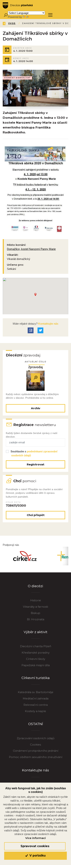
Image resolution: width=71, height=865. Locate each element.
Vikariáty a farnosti (35, 606)
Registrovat (35, 464)
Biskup (35, 613)
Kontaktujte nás (48, 323)
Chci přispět (35, 515)
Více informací (35, 838)
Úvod (12, 23)
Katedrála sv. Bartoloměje (35, 692)
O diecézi (35, 586)
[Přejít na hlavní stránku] (18, 5)
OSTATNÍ (35, 724)
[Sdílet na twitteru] (40, 330)
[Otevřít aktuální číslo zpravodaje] (35, 378)
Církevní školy (35, 659)
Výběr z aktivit (35, 632)
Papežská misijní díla (35, 665)
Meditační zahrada (35, 698)
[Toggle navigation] (50, 15)
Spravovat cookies (35, 846)
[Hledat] (5, 15)
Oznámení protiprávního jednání (35, 750)
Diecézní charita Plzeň (35, 646)
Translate (34, 16)
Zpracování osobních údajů (35, 738)
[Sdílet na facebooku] (30, 330)
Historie (35, 600)
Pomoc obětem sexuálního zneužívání (35, 757)
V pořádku (37, 855)
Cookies (35, 744)
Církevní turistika (35, 678)
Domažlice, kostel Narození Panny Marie (31, 248)
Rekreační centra (35, 704)
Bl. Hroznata (35, 619)
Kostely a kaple (35, 711)
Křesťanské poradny (36, 652)
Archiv (35, 408)
